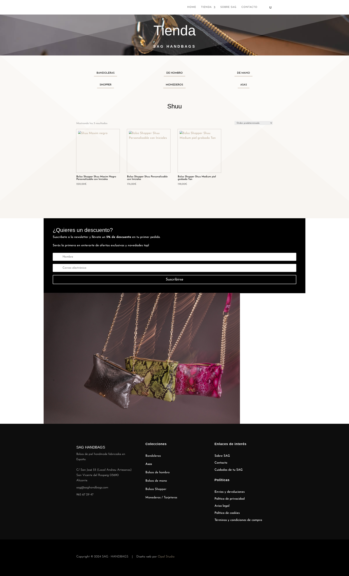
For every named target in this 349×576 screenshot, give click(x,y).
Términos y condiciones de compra (238, 520)
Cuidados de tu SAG (228, 469)
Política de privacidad (229, 498)
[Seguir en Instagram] (79, 506)
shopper (105, 84)
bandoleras (106, 73)
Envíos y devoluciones (229, 491)
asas (243, 84)
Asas (148, 464)
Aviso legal (221, 505)
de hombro (174, 73)
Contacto (249, 7)
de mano (243, 73)
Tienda (206, 7)
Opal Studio (166, 556)
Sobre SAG (228, 7)
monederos (174, 84)
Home (191, 7)
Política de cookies (227, 513)
